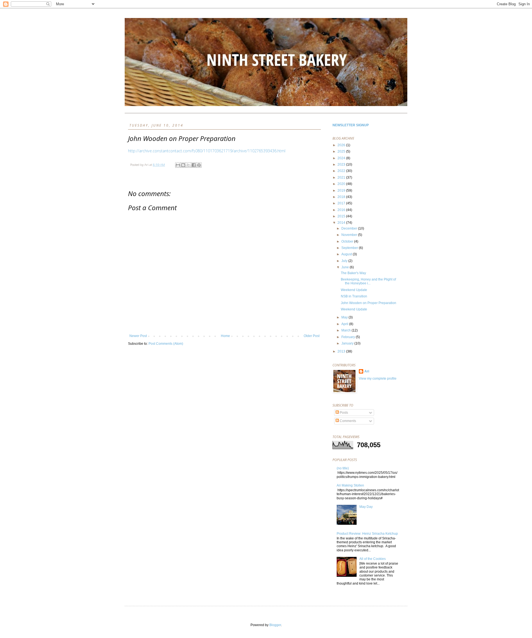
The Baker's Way (353, 273)
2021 (341, 177)
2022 (341, 171)
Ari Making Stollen (350, 485)
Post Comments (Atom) (166, 344)
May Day (366, 507)
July (344, 261)
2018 (341, 197)
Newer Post (138, 336)
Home (225, 336)
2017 (341, 203)
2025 (341, 151)
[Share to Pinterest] (199, 165)
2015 (341, 216)
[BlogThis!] (183, 165)
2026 (341, 145)
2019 (341, 190)
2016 (341, 210)
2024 (341, 158)
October (347, 241)
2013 (341, 351)
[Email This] (178, 165)
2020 (341, 184)
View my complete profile (378, 378)
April (345, 324)
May (345, 317)
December (349, 228)
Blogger (275, 625)
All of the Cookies (372, 559)
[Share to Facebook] (193, 165)
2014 (341, 223)
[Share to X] (188, 165)
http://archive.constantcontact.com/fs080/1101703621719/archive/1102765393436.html (206, 150)
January (347, 343)
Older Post (311, 336)
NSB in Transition (354, 296)
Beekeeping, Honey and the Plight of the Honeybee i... (368, 281)
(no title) (343, 468)
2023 (341, 164)
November (349, 235)
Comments (347, 421)
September (350, 248)
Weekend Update (354, 290)
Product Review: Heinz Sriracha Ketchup (367, 534)
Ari (366, 371)
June (345, 267)
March (346, 330)
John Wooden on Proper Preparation (368, 303)
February (348, 337)
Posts (343, 413)
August (347, 254)
